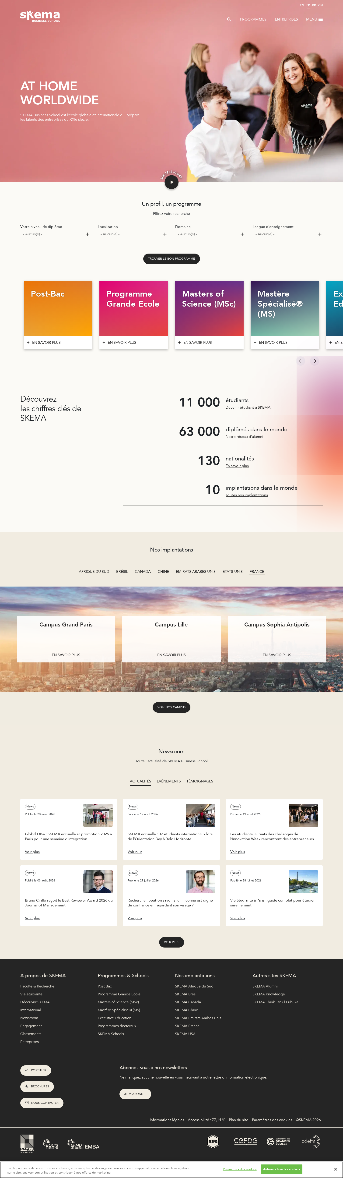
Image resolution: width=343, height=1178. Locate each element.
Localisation (108, 226)
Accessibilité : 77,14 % (206, 1119)
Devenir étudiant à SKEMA (248, 407)
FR (308, 5)
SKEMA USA (185, 1033)
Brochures (40, 1086)
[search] (229, 19)
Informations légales (167, 1119)
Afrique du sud (94, 571)
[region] (171, 1169)
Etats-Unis (233, 571)
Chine (163, 571)
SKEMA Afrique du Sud (194, 986)
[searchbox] (53, 234)
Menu (311, 19)
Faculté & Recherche (37, 986)
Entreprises (286, 19)
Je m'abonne (135, 1094)
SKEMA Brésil (186, 994)
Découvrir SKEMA (35, 1002)
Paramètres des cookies (240, 1169)
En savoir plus (237, 465)
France (257, 571)
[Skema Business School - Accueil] (40, 17)
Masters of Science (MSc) (118, 1002)
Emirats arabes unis (196, 571)
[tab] (140, 781)
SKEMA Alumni (265, 986)
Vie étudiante (31, 994)
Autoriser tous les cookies (281, 1169)
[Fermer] (335, 1169)
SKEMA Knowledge (268, 994)
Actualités (140, 781)
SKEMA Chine (186, 1010)
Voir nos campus (172, 707)
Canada (143, 571)
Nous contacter (45, 1103)
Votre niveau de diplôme (41, 226)
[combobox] (55, 234)
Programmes (253, 19)
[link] (171, 259)
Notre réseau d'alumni (244, 436)
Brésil (122, 571)
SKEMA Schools (111, 1033)
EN (302, 5)
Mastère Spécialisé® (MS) (119, 1010)
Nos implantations (195, 976)
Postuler (38, 1070)
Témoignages (199, 781)
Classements (30, 1033)
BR (314, 5)
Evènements (169, 781)
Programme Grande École (119, 994)
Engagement (31, 1026)
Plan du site (238, 1119)
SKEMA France (187, 1026)
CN (320, 5)
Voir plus (171, 942)
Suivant (314, 361)
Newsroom (29, 1018)
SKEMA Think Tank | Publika (275, 1002)
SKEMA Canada (188, 1002)
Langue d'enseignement (273, 226)
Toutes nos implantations (247, 495)
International (30, 1010)
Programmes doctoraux (117, 1026)
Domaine (183, 226)
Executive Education (114, 1018)
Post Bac (105, 986)
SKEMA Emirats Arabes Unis (198, 1018)
